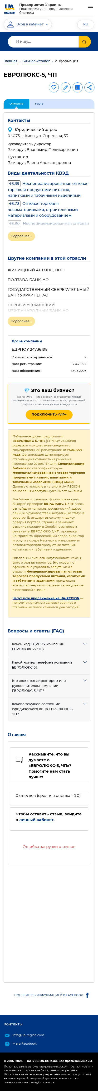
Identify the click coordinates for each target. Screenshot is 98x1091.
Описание (16, 103)
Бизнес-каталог (36, 61)
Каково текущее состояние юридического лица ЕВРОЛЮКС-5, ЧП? (42, 709)
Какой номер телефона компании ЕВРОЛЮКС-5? (42, 665)
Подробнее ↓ (21, 236)
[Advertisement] (49, 922)
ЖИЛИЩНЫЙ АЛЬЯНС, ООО (36, 270)
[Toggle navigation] (90, 8)
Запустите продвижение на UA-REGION (46, 598)
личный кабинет (36, 820)
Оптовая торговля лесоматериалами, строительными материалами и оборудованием (43, 209)
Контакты (13, 1024)
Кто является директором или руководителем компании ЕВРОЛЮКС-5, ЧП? (39, 686)
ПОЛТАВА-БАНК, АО (28, 280)
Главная (11, 61)
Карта (39, 103)
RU (85, 24)
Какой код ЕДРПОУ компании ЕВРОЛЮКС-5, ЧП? (38, 647)
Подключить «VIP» (49, 414)
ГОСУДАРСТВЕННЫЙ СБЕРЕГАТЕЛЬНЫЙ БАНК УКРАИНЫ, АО (48, 292)
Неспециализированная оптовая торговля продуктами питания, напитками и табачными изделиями (48, 189)
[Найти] (85, 42)
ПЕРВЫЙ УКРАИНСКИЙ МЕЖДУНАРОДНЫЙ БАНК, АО (38, 308)
